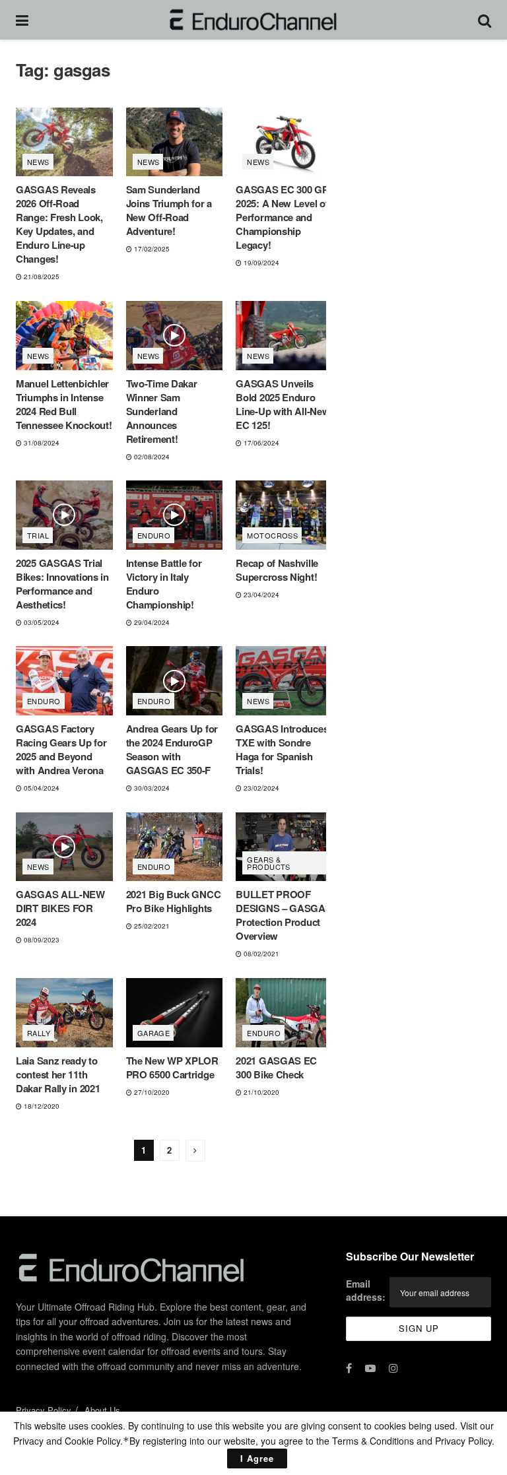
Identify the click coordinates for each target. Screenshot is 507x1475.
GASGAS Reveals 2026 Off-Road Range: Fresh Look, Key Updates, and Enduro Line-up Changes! (59, 224)
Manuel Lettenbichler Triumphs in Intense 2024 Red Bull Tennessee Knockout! (64, 404)
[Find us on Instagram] (393, 1368)
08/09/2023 (40, 939)
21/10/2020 (260, 1092)
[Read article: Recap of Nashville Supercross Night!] (284, 515)
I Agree (257, 1458)
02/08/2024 (151, 456)
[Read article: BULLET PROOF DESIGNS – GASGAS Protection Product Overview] (284, 847)
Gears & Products (268, 863)
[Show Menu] (22, 20)
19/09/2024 (260, 262)
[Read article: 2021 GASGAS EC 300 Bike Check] (284, 1012)
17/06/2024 (260, 442)
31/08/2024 (40, 442)
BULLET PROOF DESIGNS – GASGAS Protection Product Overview (283, 915)
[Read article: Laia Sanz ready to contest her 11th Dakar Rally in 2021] (64, 1012)
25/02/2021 (151, 926)
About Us (102, 1410)
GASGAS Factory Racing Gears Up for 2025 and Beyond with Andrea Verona (61, 749)
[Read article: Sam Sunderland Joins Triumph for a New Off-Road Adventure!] (174, 142)
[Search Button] (484, 20)
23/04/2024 (260, 594)
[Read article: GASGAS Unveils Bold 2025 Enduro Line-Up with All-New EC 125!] (284, 335)
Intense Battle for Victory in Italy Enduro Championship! (164, 584)
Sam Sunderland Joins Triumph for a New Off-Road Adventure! (169, 210)
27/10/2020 (151, 1092)
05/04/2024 (40, 788)
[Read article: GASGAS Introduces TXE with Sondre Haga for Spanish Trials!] (284, 680)
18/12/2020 (40, 1106)
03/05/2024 (40, 622)
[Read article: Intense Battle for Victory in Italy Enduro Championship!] (174, 515)
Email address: (366, 1290)
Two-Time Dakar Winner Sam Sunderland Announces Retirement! (161, 411)
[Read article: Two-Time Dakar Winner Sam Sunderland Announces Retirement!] (174, 335)
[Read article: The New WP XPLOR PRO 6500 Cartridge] (174, 1012)
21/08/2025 (40, 276)
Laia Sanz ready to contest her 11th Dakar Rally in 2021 (58, 1074)
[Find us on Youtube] (370, 1368)
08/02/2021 (260, 953)
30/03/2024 (151, 788)
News (38, 161)
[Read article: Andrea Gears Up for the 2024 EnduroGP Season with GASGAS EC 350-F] (174, 680)
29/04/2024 (151, 622)
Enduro (154, 535)
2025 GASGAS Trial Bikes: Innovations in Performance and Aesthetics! (62, 584)
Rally (38, 1033)
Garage (153, 1033)
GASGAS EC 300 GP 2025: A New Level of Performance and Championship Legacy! (282, 217)
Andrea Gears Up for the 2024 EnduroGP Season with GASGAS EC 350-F (172, 749)
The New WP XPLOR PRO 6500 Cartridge (172, 1067)
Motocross (272, 535)
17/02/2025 (151, 248)
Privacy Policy (43, 1410)
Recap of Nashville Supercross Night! (277, 570)
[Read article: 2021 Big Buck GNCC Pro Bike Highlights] (174, 847)
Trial (38, 535)
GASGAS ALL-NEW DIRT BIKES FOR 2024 (60, 908)
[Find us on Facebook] (349, 1368)
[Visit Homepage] (253, 20)
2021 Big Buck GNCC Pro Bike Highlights (173, 901)
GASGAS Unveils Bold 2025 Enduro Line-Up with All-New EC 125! (282, 404)
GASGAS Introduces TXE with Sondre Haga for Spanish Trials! (282, 749)
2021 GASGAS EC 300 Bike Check (276, 1067)
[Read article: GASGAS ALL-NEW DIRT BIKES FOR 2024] (64, 847)
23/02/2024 (260, 788)
